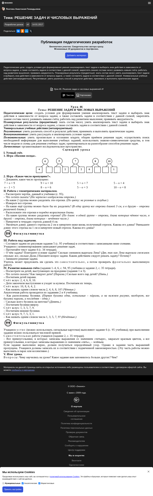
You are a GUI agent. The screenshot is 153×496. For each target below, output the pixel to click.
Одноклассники (76, 465)
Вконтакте (76, 460)
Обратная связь (76, 437)
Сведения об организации (76, 411)
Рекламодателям (76, 441)
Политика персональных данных (76, 428)
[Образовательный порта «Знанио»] (7, 3)
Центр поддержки (76, 450)
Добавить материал (76, 55)
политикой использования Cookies (64, 477)
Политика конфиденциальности (76, 423)
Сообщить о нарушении (76, 445)
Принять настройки (12, 489)
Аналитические (30, 483)
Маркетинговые (47, 483)
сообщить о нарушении (23, 370)
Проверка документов (76, 432)
